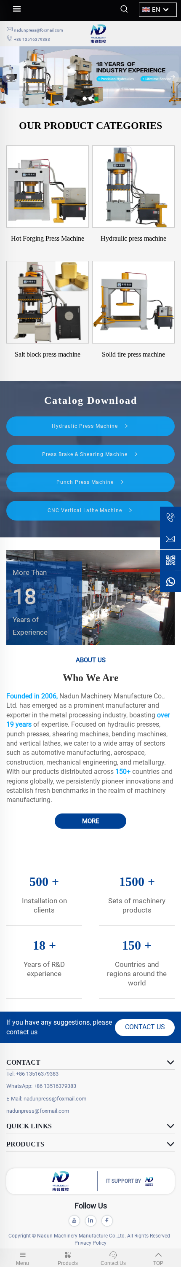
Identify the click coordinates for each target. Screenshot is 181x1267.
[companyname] (132, 33)
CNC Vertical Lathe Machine (86, 510)
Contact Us (113, 1263)
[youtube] (74, 1221)
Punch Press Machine (85, 482)
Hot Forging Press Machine (47, 238)
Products (68, 1263)
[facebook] (107, 1221)
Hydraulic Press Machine (86, 426)
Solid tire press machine (133, 354)
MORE (90, 821)
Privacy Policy (90, 1243)
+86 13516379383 (32, 39)
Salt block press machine (47, 354)
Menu (22, 1263)
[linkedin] (90, 1221)
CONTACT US (145, 1027)
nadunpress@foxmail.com (38, 30)
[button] (85, 99)
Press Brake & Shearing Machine (85, 454)
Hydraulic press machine (133, 238)
